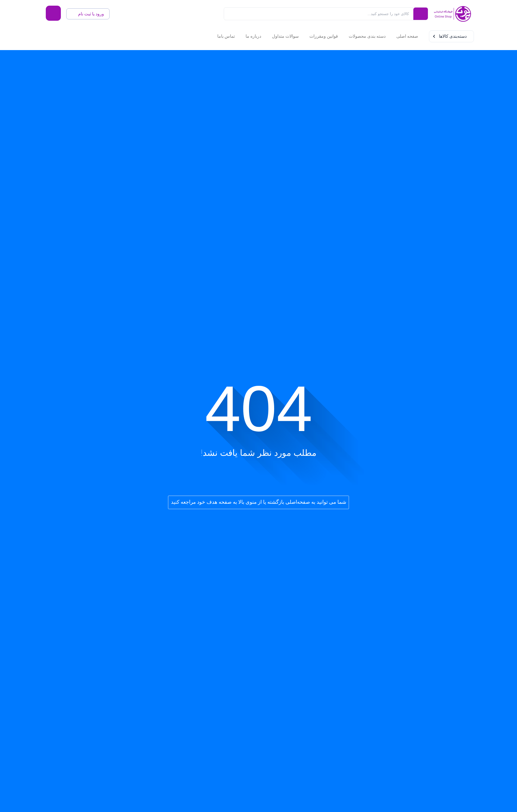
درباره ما (253, 36)
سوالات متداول (285, 36)
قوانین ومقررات (323, 36)
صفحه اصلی (407, 36)
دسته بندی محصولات (367, 36)
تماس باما (226, 36)
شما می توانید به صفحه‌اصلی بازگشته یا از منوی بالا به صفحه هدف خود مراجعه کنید (258, 502)
